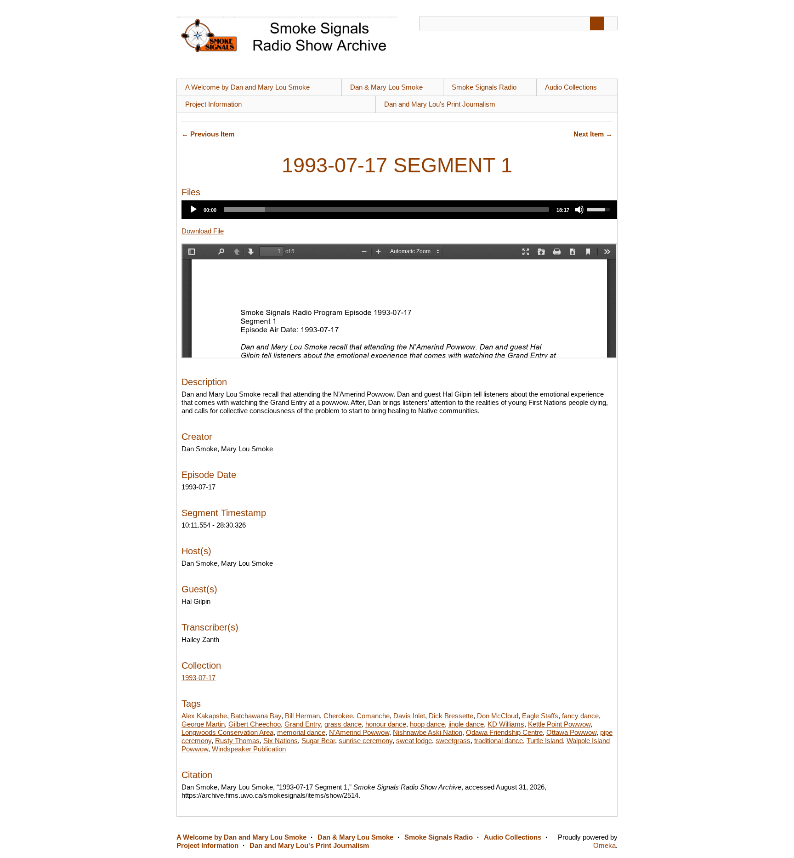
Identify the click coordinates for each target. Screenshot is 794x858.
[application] (399, 209)
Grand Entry (302, 724)
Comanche (373, 716)
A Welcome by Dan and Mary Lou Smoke (247, 87)
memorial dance (301, 732)
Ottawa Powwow (571, 732)
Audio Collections (571, 87)
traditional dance (498, 740)
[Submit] (597, 23)
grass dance (343, 724)
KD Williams (506, 724)
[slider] (386, 209)
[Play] (193, 209)
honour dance (385, 724)
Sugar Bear (318, 740)
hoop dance (427, 724)
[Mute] (579, 209)
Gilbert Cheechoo (254, 724)
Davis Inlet (409, 716)
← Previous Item (207, 134)
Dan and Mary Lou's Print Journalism (439, 104)
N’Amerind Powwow (359, 732)
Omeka (604, 845)
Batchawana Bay (256, 716)
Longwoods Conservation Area (227, 732)
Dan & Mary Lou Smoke (386, 87)
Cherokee (338, 716)
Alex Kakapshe (204, 716)
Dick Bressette (451, 716)
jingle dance (466, 724)
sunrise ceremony (365, 740)
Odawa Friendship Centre (504, 732)
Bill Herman (302, 716)
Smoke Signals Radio (484, 87)
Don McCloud (497, 716)
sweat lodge (414, 740)
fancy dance (580, 716)
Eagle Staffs (540, 716)
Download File (202, 231)
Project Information (213, 104)
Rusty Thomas (237, 740)
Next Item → (593, 134)
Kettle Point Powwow (559, 724)
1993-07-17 (198, 678)
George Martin (203, 724)
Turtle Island (545, 740)
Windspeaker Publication (249, 749)
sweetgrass (453, 740)
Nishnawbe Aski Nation (427, 732)
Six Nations (280, 740)
